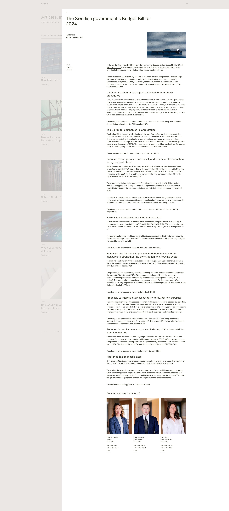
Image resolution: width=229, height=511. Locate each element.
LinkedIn (69, 70)
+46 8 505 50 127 (112, 445)
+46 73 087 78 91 (166, 448)
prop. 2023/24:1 (114, 67)
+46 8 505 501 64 (166, 445)
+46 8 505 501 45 (139, 445)
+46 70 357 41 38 (112, 448)
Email (108, 450)
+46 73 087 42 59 (140, 448)
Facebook (69, 67)
